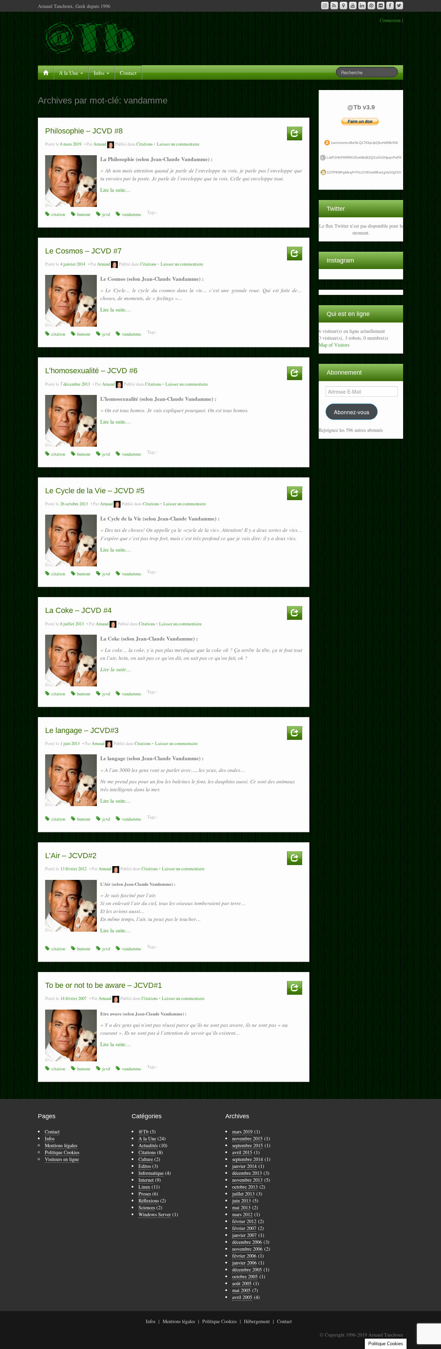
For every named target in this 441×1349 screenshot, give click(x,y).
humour (83, 214)
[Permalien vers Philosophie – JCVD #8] (71, 180)
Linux (144, 1186)
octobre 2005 (245, 1276)
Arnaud (99, 144)
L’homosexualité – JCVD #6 (91, 370)
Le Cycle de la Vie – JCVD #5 (94, 490)
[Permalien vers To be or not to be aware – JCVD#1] (71, 1034)
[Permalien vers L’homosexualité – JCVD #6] (71, 420)
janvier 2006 (244, 1262)
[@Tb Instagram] (325, 5)
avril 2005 (242, 1297)
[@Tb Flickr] (380, 5)
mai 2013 (241, 1207)
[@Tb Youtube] (353, 5)
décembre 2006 (247, 1242)
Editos (145, 1166)
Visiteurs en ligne (62, 1159)
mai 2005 (241, 1290)
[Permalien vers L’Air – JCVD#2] (71, 905)
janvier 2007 (244, 1235)
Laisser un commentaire (178, 144)
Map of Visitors (334, 344)
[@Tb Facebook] (390, 5)
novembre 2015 (247, 1138)
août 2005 (242, 1283)
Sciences (147, 1207)
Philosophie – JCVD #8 (84, 131)
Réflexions (149, 1200)
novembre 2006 (247, 1249)
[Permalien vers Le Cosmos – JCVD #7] (71, 300)
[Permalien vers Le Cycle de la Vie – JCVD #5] (71, 539)
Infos (100, 72)
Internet (146, 1180)
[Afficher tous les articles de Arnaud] (110, 144)
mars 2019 (242, 1131)
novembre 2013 (247, 1180)
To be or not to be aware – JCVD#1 (103, 985)
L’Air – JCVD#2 (70, 855)
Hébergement (257, 1321)
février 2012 (244, 1221)
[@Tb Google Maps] (343, 5)
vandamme (131, 214)
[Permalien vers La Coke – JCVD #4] (71, 659)
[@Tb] (89, 36)
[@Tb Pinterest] (371, 5)
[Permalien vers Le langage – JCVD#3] (71, 779)
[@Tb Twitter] (399, 5)
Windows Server (155, 1214)
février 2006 (244, 1255)
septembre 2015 (247, 1145)
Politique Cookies (62, 1152)
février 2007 (244, 1228)
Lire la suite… (115, 189)
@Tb (143, 1131)
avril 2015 (242, 1152)
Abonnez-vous (351, 412)
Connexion (390, 20)
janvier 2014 (244, 1166)
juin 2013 (241, 1200)
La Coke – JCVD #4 (78, 610)
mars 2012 (242, 1214)
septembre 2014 (247, 1159)
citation (58, 214)
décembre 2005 (247, 1269)
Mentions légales (61, 1145)
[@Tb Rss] (334, 5)
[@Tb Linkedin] (362, 5)
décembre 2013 (247, 1173)
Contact (128, 72)
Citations (144, 144)
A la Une (69, 72)
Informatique (151, 1173)
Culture (146, 1159)
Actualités (148, 1145)
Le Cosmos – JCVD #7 (83, 251)
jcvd (106, 214)
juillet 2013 (243, 1193)
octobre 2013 (245, 1186)
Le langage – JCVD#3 (82, 730)
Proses (145, 1193)
